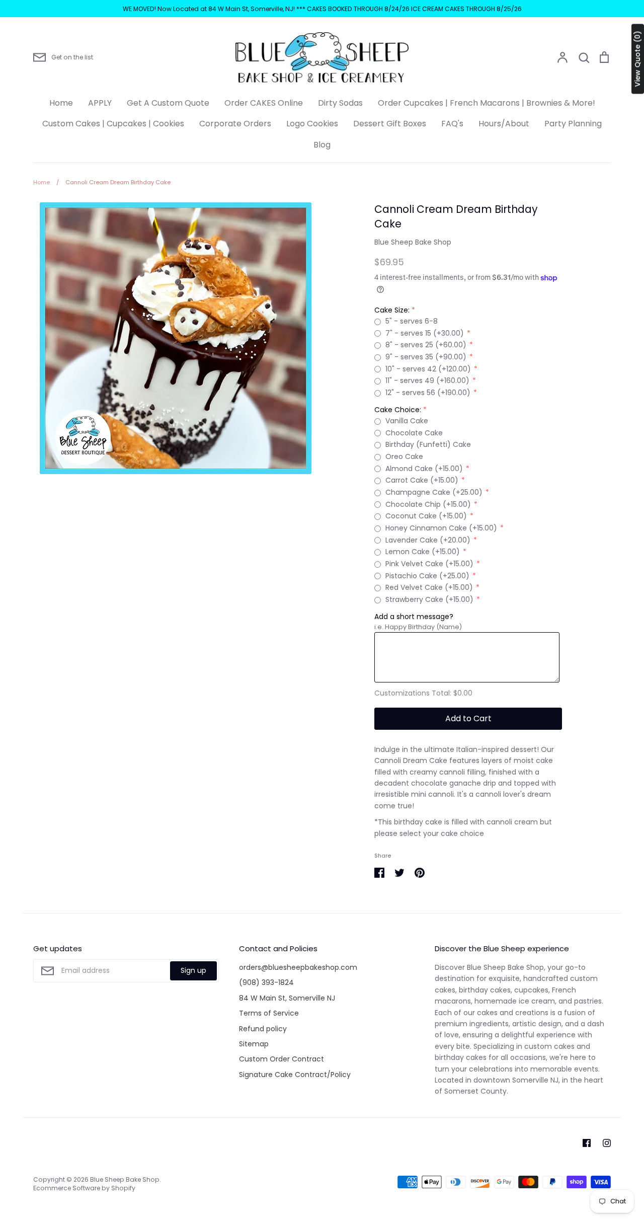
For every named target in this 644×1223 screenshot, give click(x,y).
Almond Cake (424, 469)
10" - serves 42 (428, 369)
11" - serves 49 (427, 380)
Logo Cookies (312, 123)
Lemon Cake (422, 552)
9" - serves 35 (425, 357)
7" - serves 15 (424, 333)
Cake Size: (392, 310)
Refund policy (263, 1029)
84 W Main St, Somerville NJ (287, 998)
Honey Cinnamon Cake (441, 528)
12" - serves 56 (427, 393)
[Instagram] (607, 1143)
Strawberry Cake (429, 599)
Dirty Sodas (340, 103)
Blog (322, 144)
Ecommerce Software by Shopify (84, 1188)
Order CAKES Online (263, 103)
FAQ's (452, 123)
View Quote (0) (637, 59)
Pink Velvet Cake (429, 564)
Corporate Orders (235, 123)
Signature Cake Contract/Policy (295, 1074)
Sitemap (254, 1044)
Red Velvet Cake (429, 587)
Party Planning (573, 123)
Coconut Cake (426, 516)
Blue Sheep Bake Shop (412, 242)
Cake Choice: (397, 410)
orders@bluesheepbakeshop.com (298, 967)
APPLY (100, 103)
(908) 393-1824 (266, 982)
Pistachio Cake (427, 576)
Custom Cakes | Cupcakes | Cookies (113, 123)
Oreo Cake (404, 456)
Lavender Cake (427, 540)
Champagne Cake (433, 492)
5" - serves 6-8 (411, 321)
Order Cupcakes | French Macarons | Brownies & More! (486, 103)
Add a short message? (413, 617)
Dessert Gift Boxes (389, 123)
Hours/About (503, 123)
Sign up (193, 970)
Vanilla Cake (406, 421)
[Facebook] (587, 1143)
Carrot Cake (421, 480)
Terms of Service (269, 1013)
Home (61, 103)
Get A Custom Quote (168, 103)
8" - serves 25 (425, 345)
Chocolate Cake (414, 433)
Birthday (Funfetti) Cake (428, 444)
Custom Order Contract (281, 1059)
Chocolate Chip (428, 504)
